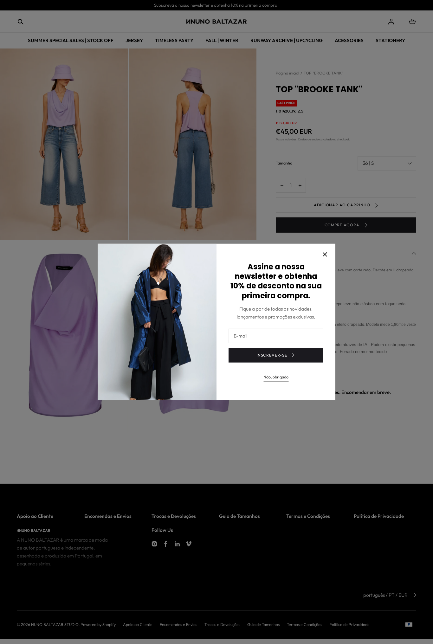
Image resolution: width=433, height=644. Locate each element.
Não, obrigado (275, 376)
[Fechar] (324, 255)
